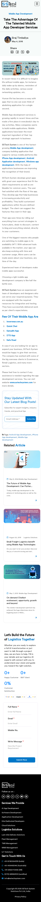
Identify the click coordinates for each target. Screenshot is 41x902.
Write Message (16, 741)
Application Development (12, 817)
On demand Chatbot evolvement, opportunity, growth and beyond (22, 600)
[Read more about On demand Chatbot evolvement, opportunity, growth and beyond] (36, 618)
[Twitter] (17, 796)
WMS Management (10, 848)
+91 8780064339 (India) (14, 861)
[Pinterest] (26, 796)
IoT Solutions (7, 852)
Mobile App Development (20, 14)
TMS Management (9, 843)
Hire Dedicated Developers (13, 821)
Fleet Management (10, 839)
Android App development (20, 435)
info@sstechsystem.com (14, 878)
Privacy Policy (20, 897)
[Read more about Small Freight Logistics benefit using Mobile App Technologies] (36, 557)
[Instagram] (12, 796)
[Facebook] (8, 796)
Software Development (11, 813)
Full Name (13, 707)
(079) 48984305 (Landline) (15, 874)
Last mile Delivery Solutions (13, 835)
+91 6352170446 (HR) (13, 870)
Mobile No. (13, 730)
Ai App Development (10, 808)
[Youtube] (22, 796)
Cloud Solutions (8, 825)
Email (11, 718)
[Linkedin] (3, 796)
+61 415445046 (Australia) (15, 866)
